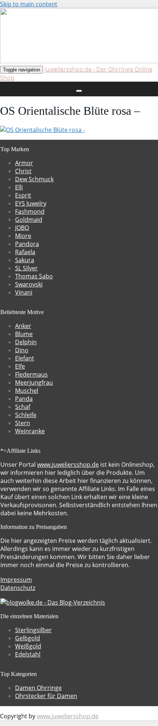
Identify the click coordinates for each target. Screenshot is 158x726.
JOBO (22, 228)
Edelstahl (27, 654)
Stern (22, 423)
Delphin (26, 342)
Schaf (22, 407)
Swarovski (29, 284)
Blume (24, 334)
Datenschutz (17, 588)
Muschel (26, 391)
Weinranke (30, 431)
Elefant (24, 358)
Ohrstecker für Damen (46, 696)
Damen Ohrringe (38, 688)
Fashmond (29, 211)
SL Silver (26, 268)
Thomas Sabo (34, 276)
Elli (19, 187)
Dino (21, 350)
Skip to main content (28, 4)
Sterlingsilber (33, 630)
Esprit (23, 195)
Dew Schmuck (34, 179)
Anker (23, 326)
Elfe (20, 366)
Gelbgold (27, 638)
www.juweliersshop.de (68, 464)
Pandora (27, 244)
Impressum (16, 580)
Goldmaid (28, 220)
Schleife (25, 415)
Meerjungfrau (34, 382)
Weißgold (28, 646)
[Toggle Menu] (79, 91)
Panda (24, 399)
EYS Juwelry (30, 203)
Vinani (23, 292)
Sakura (24, 260)
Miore (23, 236)
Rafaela (25, 252)
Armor (24, 163)
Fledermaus (31, 374)
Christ (23, 171)
